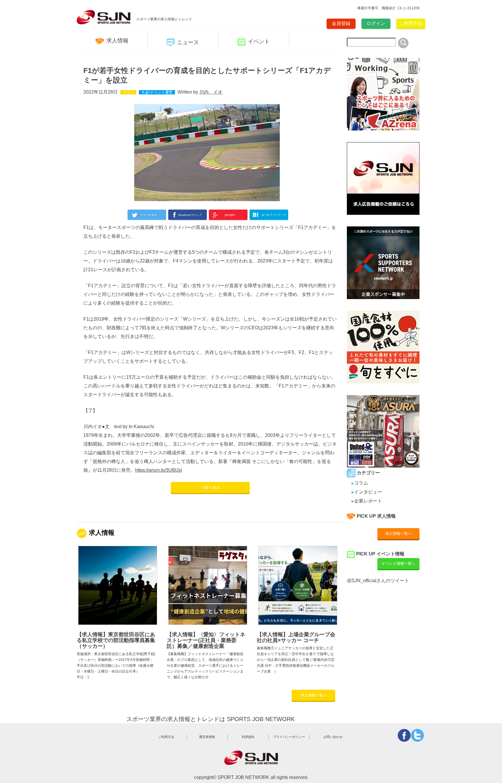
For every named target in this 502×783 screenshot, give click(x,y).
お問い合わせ (333, 737)
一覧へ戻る (210, 487)
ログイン (376, 23)
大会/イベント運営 (157, 92)
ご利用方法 (410, 23)
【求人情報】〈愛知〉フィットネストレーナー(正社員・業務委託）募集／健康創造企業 (206, 640)
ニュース (188, 42)
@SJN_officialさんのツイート (378, 580)
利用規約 (248, 737)
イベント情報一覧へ (398, 563)
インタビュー (366, 491)
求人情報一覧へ (313, 695)
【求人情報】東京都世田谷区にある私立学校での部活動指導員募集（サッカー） (116, 640)
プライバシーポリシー (289, 737)
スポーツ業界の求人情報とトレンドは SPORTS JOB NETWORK (210, 719)
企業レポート (366, 500)
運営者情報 (207, 737)
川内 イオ (211, 92)
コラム (128, 92)
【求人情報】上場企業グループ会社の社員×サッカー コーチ (296, 637)
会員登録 (341, 23)
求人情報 (117, 40)
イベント (259, 41)
